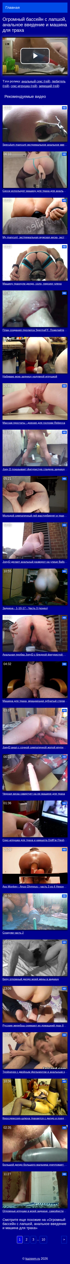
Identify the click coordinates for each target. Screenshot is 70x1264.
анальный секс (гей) (35, 81)
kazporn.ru (32, 1258)
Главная (12, 7)
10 (43, 1239)
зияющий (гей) (49, 86)
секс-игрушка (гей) (24, 86)
